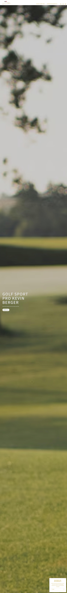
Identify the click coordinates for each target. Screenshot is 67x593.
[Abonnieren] (64, 589)
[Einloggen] (63, 4)
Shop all (6, 309)
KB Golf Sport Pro (40, 3)
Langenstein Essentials (52, 3)
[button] (60, 4)
